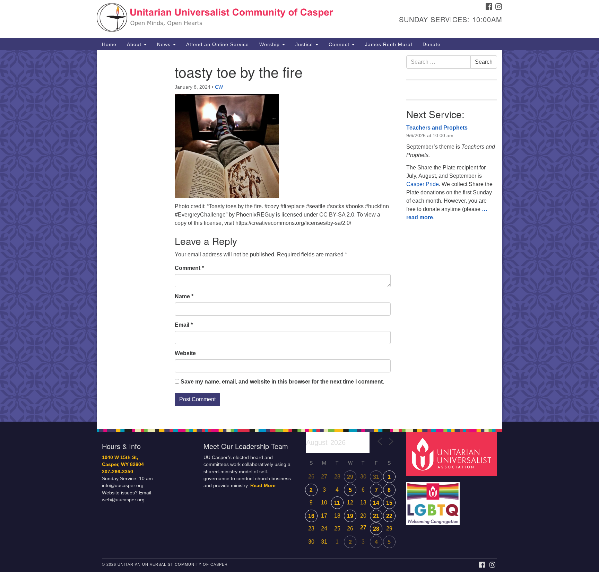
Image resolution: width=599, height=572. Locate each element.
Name (184, 296)
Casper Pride (422, 184)
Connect (340, 44)
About (135, 44)
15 (389, 503)
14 (376, 503)
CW (219, 87)
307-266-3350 (117, 471)
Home (109, 44)
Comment (189, 268)
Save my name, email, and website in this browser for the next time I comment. (282, 382)
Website (185, 353)
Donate (432, 44)
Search (484, 62)
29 (350, 477)
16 (311, 516)
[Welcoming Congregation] (434, 500)
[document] (299, 236)
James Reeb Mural (388, 44)
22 (389, 516)
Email (184, 325)
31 (376, 477)
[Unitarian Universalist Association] (452, 453)
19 (350, 516)
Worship (270, 44)
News (164, 44)
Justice (305, 44)
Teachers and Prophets (437, 128)
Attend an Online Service (217, 44)
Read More (263, 485)
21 (376, 516)
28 (376, 529)
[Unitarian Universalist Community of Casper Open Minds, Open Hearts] (215, 19)
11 (337, 503)
